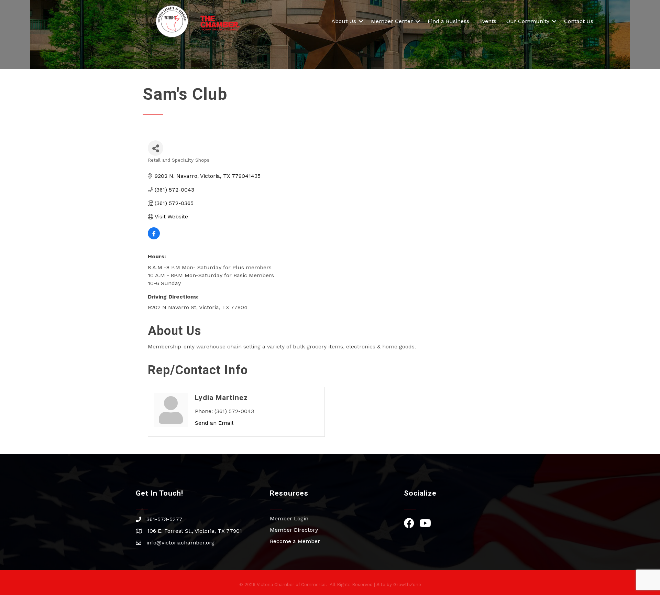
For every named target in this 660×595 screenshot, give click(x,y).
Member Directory (294, 530)
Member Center (392, 21)
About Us (343, 21)
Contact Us (578, 21)
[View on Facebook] (154, 237)
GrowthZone (407, 584)
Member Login (289, 518)
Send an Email (214, 423)
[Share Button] (155, 148)
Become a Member (295, 541)
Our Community (527, 21)
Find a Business (448, 21)
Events (487, 21)
